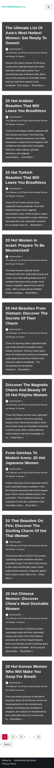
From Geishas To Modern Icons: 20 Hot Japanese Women (25, 458)
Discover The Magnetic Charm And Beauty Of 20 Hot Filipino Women (27, 390)
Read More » (38, 85)
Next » (7, 744)
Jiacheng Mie (15, 49)
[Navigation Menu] (48, 7)
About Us (6, 760)
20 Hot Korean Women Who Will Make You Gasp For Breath (26, 671)
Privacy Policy (9, 764)
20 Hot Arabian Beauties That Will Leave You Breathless (26, 106)
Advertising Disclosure (25, 760)
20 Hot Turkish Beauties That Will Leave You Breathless (26, 177)
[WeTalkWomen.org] (14, 7)
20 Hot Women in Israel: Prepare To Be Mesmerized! (25, 245)
